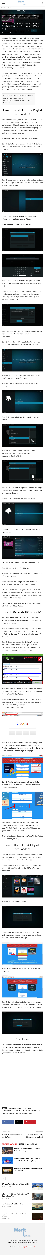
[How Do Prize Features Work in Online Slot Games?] (7, 1170)
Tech (24, 18)
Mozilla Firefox (7, 1110)
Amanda (6, 32)
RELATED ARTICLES (9, 1144)
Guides (28, 15)
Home (3, 7)
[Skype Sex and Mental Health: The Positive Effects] (37, 1216)
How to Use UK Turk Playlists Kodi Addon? (17, 100)
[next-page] (6, 1178)
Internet (34, 15)
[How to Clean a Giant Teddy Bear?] (37, 1206)
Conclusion (7, 103)
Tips (28, 18)
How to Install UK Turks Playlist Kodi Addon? (18, 96)
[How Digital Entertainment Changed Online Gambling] (7, 1150)
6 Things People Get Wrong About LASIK (15, 1184)
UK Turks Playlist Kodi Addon (24, 1113)
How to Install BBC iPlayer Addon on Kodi (34, 1136)
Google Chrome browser (15, 1108)
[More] (39, 1122)
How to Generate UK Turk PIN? (13, 98)
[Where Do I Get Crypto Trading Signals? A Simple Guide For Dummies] (37, 1196)
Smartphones (5, 18)
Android (9, 15)
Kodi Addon (28, 1108)
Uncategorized (33, 18)
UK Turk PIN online (8, 1113)
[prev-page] (3, 1178)
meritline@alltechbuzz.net (26, 1247)
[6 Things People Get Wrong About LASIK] (37, 1186)
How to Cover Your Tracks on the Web (12, 1136)
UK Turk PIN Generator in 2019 (31, 1110)
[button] (42, 3)
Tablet (19, 18)
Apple (14, 15)
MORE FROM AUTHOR (28, 1144)
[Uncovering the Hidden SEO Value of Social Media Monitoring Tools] (7, 1160)
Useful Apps (5, 20)
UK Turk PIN (17, 1110)
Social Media (13, 18)
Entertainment (21, 15)
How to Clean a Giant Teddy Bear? (13, 1204)
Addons (9, 7)
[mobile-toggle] (3, 3)
